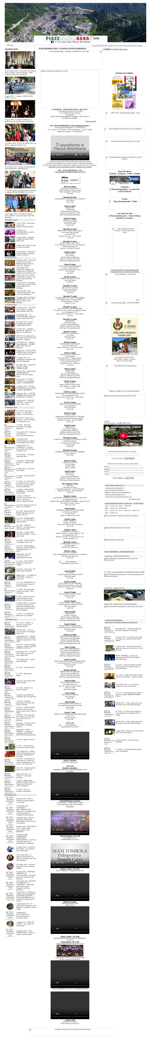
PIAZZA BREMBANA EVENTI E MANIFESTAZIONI (70, 989)
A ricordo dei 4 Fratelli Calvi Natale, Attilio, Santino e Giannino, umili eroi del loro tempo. (125, 359)
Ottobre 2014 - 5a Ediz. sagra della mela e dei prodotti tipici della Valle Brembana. (129, 704)
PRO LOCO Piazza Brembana (75, 957)
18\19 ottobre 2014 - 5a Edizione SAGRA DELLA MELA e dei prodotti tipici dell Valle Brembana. (26, 857)
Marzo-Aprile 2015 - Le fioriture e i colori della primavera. (24, 775)
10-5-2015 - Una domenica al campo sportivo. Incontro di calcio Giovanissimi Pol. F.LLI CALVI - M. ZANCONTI (26, 761)
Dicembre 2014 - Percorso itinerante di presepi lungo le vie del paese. (25, 800)
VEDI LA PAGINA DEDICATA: (70, 959)
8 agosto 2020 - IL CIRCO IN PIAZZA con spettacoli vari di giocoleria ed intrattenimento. (19, 120)
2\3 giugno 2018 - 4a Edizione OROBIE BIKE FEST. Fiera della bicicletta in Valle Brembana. (25, 299)
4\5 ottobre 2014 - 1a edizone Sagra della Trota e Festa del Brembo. (25, 866)
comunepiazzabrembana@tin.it (114, 488)
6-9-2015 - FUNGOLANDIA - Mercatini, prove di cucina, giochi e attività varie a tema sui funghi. (26, 710)
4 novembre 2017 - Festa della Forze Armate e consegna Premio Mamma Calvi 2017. (25, 309)
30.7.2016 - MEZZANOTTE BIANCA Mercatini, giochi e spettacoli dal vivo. (25, 513)
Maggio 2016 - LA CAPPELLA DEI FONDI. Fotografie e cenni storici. (26, 577)
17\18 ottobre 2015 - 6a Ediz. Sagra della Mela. (25, 660)
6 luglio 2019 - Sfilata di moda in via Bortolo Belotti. (26, 246)
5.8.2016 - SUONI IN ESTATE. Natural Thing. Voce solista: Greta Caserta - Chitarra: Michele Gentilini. (26, 498)
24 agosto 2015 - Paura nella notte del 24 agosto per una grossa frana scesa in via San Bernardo (129, 648)
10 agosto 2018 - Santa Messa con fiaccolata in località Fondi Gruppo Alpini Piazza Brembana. (26, 285)
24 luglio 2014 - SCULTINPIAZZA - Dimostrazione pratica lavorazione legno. (23, 915)
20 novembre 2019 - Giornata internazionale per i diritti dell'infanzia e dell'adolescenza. (20, 167)
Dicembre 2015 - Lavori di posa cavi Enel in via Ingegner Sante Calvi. (25, 631)
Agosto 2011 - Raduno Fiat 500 (114, 588)
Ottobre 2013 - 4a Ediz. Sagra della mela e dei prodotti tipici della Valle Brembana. (129, 722)
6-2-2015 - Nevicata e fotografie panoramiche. (23, 790)
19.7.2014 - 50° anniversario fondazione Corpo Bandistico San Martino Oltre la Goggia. (128, 713)
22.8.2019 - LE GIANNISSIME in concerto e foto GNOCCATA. (25, 232)
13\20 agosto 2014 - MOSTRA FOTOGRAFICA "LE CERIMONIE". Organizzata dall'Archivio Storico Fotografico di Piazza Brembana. (26, 885)
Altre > (141, 300)
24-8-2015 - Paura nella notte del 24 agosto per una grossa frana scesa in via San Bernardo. (25, 717)
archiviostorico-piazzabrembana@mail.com (118, 497)
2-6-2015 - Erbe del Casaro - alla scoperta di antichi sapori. (25, 746)
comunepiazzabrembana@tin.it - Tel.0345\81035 (70, 127)
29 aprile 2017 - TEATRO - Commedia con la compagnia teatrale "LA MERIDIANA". (25, 381)
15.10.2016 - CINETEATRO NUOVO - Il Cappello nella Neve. (25, 462)
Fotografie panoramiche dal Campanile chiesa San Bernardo (26, 695)
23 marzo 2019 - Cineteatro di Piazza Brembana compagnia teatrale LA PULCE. (25, 253)
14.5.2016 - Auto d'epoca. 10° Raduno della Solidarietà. (25, 570)
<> (70, 806)
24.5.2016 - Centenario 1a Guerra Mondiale (24, 688)
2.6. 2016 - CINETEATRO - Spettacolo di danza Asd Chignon (25, 563)
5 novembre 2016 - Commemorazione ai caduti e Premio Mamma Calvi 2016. (25, 440)
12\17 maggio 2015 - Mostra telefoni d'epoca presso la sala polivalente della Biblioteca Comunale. (25, 753)
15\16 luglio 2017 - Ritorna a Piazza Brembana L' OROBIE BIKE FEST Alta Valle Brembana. (25, 345)
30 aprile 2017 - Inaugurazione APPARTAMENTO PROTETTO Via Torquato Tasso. (26, 373)
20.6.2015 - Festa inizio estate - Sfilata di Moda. (26, 681)
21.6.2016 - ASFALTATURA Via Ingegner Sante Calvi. (25, 541)
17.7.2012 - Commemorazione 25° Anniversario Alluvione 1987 (124, 572)
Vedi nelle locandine (70, 689)
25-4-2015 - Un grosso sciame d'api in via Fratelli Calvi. (25, 768)
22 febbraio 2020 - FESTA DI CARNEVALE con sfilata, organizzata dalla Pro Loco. (20, 144)
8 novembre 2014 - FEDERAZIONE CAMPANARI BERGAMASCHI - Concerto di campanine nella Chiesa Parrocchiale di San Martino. (26, 839)
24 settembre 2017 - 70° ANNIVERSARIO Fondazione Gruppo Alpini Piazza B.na (26, 316)
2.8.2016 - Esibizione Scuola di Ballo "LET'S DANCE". (26, 506)
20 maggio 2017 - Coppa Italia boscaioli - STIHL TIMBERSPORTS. (26, 366)
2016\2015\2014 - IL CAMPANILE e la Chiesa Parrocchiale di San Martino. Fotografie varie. (25, 448)
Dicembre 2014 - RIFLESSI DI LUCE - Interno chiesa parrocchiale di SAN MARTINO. (26, 829)
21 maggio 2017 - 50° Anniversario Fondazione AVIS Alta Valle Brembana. (26, 359)
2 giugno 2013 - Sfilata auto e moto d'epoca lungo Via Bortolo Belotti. (129, 731)
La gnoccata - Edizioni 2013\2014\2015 (116, 556)
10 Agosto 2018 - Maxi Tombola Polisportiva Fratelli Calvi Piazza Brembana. (25, 292)
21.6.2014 (119, 665)
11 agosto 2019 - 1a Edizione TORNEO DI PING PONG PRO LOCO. (25, 239)
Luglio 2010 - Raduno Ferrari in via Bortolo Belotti (120, 604)
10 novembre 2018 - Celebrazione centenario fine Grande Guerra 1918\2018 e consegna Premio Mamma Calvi (26, 270)
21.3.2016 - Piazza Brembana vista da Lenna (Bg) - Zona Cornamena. (25, 591)
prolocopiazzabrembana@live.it (115, 490)
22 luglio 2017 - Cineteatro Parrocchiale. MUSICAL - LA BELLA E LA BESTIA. (25, 330)
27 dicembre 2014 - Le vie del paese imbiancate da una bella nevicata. (127, 685)
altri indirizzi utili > (135, 499)
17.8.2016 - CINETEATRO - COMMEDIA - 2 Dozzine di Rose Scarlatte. (25, 491)
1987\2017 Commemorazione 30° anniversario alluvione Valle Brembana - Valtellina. (26, 337)
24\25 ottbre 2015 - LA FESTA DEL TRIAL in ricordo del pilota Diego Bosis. (26, 653)
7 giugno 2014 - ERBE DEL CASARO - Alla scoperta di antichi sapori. (25, 924)
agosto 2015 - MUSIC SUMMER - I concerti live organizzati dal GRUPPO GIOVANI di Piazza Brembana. (26, 732)
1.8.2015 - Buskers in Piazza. (25, 739)
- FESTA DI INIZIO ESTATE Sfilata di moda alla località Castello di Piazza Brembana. (129, 666)
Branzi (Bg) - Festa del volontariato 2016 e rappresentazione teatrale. (24, 555)
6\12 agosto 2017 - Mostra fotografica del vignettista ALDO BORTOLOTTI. (24, 323)
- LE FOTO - (70, 940)
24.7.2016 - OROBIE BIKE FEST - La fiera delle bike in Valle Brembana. (25, 520)
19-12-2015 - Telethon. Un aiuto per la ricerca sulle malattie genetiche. (24, 624)
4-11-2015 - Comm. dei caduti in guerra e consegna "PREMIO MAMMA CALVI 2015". (26, 646)
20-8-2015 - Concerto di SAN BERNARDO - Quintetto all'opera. (25, 725)
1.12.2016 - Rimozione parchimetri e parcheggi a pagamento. (24, 426)
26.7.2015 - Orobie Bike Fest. (25, 667)
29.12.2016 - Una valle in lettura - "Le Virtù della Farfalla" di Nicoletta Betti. (24, 412)
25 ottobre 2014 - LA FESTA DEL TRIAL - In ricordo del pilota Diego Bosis (25, 848)
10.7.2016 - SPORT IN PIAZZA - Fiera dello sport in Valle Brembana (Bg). (25, 527)
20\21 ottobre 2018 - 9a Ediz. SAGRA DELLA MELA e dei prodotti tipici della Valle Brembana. (25, 277)
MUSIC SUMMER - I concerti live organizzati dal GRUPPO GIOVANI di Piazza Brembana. (128, 657)
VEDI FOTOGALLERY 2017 (69, 1023)
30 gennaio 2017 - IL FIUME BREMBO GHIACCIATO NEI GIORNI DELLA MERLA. (26, 395)
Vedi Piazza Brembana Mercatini (70, 215)
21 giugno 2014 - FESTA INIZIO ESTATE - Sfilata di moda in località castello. (25, 932)
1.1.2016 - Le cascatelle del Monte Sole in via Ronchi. (25, 614)
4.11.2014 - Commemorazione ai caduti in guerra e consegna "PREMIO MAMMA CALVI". (129, 694)
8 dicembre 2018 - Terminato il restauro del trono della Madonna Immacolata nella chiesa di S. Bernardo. (26, 262)
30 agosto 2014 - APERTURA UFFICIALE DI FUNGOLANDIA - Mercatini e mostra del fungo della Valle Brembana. (26, 875)
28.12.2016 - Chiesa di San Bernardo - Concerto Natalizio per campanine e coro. (25, 419)
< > (70, 771)
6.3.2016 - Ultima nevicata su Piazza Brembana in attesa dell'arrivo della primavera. (25, 598)
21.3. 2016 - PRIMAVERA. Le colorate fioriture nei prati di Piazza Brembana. (26, 584)
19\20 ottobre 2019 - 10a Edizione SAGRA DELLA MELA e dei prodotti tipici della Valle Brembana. (19, 215)
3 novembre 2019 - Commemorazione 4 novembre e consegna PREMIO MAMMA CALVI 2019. (21, 191)
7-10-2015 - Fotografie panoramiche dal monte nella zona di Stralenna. (25, 702)
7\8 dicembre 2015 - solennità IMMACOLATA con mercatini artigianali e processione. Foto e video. (26, 638)
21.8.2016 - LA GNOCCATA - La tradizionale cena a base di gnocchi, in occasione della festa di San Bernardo (26, 484)
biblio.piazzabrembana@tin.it (121, 492)
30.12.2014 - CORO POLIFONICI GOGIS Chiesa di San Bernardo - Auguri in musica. (129, 676)
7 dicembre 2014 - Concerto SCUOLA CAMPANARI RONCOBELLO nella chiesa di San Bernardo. (26, 820)
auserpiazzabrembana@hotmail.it (115, 495)
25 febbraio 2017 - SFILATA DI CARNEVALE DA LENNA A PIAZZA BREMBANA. (26, 388)
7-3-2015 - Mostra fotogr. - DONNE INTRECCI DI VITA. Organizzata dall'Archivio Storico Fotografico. (26, 783)
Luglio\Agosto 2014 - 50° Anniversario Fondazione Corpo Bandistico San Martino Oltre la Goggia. (26, 906)
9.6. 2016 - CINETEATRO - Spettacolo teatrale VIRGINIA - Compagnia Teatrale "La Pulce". (26, 548)
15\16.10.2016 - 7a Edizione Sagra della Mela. (25, 455)
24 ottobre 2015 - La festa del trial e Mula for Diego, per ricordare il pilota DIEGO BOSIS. (129, 638)
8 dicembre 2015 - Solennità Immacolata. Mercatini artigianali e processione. (129, 629)
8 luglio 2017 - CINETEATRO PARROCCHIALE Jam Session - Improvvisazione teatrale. (26, 352)
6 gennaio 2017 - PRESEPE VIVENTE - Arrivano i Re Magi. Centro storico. (25, 402)
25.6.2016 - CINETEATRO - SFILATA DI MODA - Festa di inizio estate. (26, 534)
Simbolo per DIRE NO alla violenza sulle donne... (124, 391)
